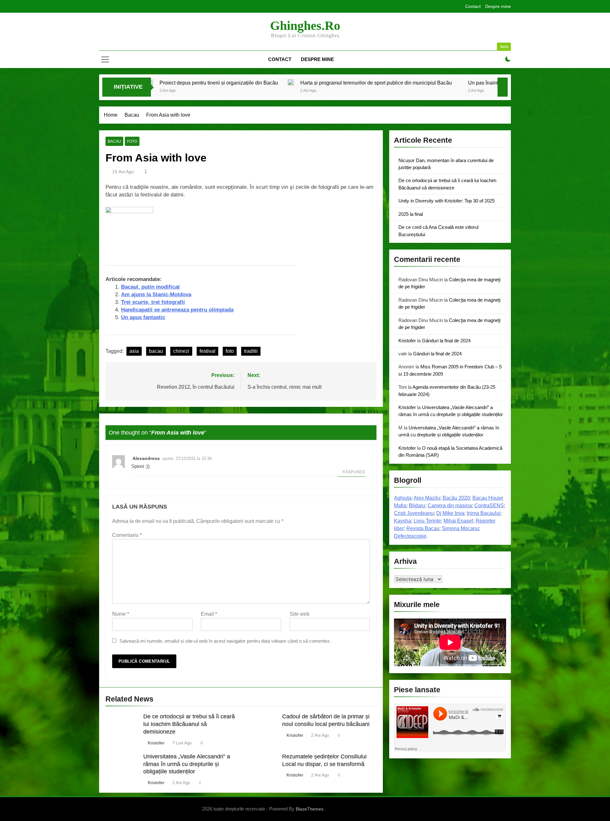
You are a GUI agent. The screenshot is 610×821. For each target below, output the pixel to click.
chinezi (181, 351)
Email (209, 614)
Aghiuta (402, 498)
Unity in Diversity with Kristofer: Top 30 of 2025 (446, 200)
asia (134, 351)
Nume (120, 614)
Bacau (114, 141)
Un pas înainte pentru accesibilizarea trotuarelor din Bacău (459, 83)
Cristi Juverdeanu (414, 513)
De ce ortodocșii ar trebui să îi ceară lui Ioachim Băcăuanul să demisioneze (189, 724)
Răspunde (353, 472)
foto (132, 141)
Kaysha (402, 520)
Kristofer (156, 742)
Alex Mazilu (427, 498)
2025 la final (410, 214)
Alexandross (146, 458)
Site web (299, 614)
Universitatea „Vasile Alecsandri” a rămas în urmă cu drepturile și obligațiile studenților (186, 764)
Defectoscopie (410, 536)
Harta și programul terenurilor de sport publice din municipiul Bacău (301, 83)
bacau (156, 351)
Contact (473, 6)
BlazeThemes (309, 808)
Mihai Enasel (458, 520)
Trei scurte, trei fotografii (153, 302)
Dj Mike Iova (450, 513)
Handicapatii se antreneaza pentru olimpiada (177, 310)
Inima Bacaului (483, 513)
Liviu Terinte (427, 520)
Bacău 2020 (456, 498)
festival (207, 351)
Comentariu (127, 535)
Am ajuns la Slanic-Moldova (156, 294)
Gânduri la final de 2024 (446, 340)
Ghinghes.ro (305, 25)
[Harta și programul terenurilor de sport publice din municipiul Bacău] (216, 82)
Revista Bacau (422, 528)
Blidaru (417, 505)
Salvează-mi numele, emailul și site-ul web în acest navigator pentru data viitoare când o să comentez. (225, 641)
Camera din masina (450, 505)
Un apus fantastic (143, 317)
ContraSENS (489, 505)
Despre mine (498, 6)
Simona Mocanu (460, 528)
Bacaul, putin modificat (150, 287)
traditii (251, 351)
